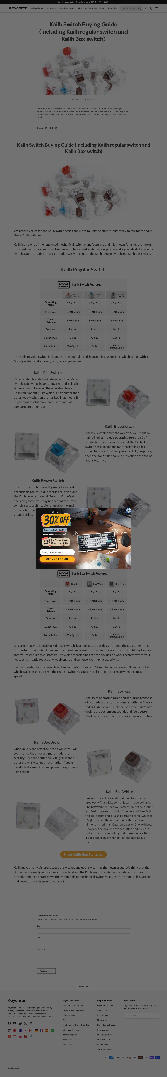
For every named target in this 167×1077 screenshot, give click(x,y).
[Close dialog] (128, 510)
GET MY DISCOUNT (57, 559)
